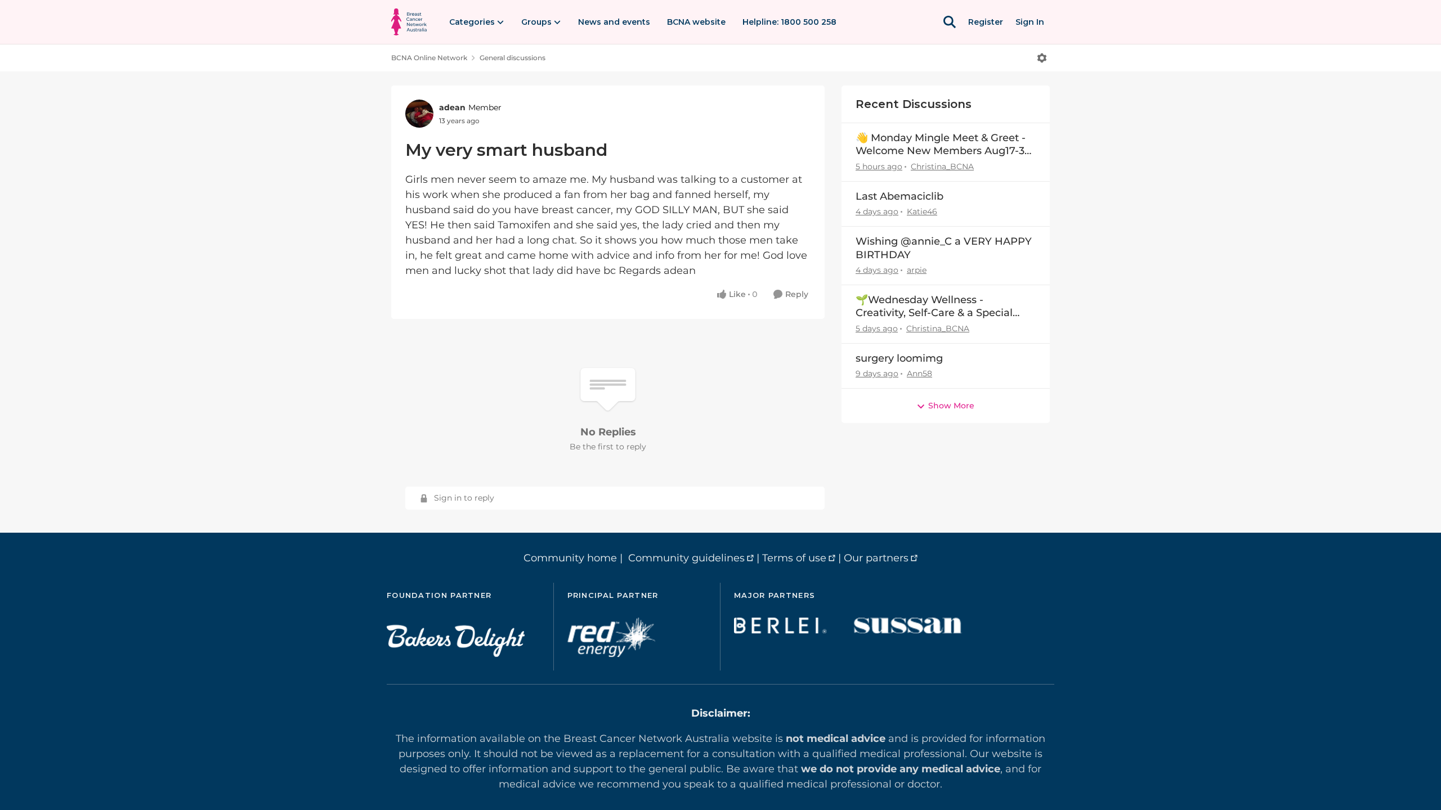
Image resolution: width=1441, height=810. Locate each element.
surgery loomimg (899, 358)
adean (452, 107)
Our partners (876, 558)
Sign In (1029, 22)
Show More (951, 405)
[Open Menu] (1042, 58)
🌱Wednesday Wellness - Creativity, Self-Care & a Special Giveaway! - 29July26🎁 (934, 307)
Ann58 (919, 373)
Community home (570, 558)
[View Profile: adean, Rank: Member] (419, 114)
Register (985, 22)
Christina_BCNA (942, 166)
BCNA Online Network (429, 57)
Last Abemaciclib (899, 196)
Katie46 (922, 211)
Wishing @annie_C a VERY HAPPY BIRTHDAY (944, 247)
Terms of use (794, 558)
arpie (917, 270)
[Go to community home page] (409, 21)
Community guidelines (686, 558)
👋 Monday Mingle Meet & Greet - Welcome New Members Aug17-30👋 (943, 145)
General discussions (512, 57)
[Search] (949, 22)
